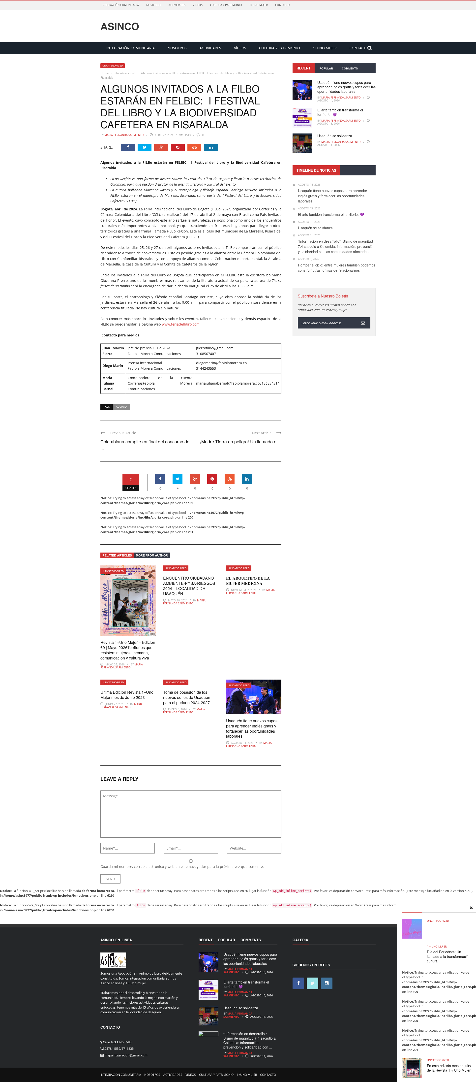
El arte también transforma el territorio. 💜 (340, 112)
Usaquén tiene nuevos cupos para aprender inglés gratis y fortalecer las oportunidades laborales (251, 728)
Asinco (119, 26)
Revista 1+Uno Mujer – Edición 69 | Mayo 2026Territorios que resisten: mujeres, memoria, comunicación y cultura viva (127, 649)
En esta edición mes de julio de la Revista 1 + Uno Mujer (449, 1068)
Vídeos (198, 5)
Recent (304, 68)
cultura (121, 406)
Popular (326, 68)
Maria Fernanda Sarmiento (124, 135)
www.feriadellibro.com (181, 324)
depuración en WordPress (352, 890)
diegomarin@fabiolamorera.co (221, 363)
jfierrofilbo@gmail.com (215, 348)
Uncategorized (112, 65)
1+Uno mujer (258, 5)
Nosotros (153, 5)
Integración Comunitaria (120, 5)
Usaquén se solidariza (334, 135)
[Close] (471, 908)
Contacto (282, 5)
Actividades (177, 5)
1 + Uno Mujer (437, 946)
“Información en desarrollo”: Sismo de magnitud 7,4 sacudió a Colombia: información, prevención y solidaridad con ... (249, 1040)
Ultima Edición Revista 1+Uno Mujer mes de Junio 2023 (126, 694)
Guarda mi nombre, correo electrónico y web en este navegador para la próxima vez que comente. (182, 866)
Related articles (117, 555)
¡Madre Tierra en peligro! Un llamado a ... (240, 441)
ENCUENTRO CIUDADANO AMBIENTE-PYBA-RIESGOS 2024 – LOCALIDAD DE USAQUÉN (189, 585)
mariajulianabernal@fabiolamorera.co (228, 383)
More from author (152, 555)
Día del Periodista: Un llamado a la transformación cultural (449, 956)
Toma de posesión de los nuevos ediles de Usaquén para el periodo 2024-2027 (186, 697)
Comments (350, 68)
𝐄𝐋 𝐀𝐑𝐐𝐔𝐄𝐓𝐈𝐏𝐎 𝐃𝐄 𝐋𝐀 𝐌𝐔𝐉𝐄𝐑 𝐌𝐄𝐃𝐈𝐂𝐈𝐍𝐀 (248, 580)
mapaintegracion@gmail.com (126, 1055)
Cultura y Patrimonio (226, 5)
